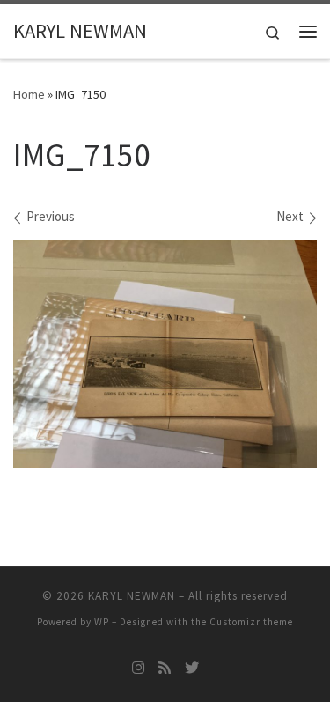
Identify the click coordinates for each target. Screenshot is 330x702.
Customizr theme (251, 622)
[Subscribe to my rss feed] (164, 668)
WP (101, 622)
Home (29, 94)
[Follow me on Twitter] (192, 668)
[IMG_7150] (165, 354)
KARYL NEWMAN (131, 595)
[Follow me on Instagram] (138, 668)
